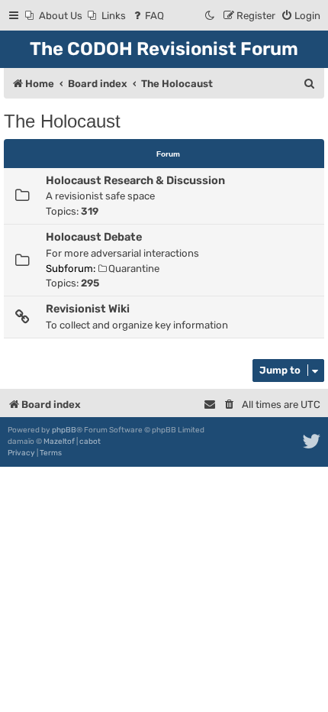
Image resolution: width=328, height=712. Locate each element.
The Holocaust (62, 121)
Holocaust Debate (94, 237)
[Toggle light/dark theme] (210, 16)
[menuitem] (53, 16)
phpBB (64, 430)
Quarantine (133, 268)
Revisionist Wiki (88, 309)
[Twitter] (312, 441)
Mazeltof (59, 441)
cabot (90, 441)
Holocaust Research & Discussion (135, 180)
